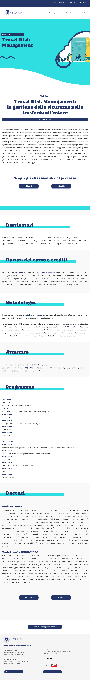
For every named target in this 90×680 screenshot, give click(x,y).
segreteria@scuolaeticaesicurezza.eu (15, 652)
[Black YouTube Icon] (51, 658)
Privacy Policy (46, 653)
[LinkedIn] (47, 658)
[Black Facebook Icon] (44, 658)
